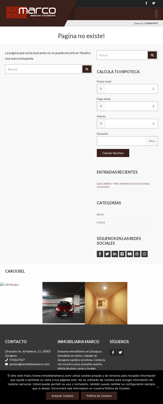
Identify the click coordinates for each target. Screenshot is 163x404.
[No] (158, 387)
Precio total (104, 81)
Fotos (101, 222)
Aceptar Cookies (62, 395)
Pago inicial (104, 99)
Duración (102, 133)
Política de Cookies (99, 395)
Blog (100, 214)
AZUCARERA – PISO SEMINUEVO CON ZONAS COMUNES (123, 185)
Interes (101, 116)
